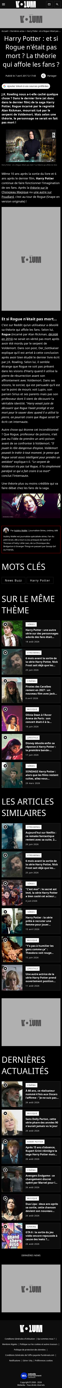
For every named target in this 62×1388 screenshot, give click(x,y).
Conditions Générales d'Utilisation (20, 1338)
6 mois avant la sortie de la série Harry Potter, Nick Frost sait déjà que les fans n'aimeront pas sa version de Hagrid (42, 665)
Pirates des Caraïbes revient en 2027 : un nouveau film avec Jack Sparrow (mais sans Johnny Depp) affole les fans (40, 695)
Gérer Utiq (27, 1360)
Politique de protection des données (30, 1349)
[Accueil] (26, 4)
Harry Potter (40, 580)
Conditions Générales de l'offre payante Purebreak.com (29, 1355)
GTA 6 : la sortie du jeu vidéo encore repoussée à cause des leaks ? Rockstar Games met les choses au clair (41, 1239)
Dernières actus (17, 31)
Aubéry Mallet (20, 530)
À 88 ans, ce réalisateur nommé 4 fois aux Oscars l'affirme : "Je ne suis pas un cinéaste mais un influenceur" (41, 1098)
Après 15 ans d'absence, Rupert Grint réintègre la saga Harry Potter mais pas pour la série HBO (41, 1153)
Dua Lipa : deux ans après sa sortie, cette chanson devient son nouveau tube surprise (42, 1209)
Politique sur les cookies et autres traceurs (38, 1344)
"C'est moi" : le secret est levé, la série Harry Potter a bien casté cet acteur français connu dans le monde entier (42, 896)
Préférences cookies (44, 1360)
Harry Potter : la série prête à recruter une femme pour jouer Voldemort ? (39, 923)
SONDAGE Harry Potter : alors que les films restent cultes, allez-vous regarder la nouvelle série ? (42, 778)
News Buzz (13, 580)
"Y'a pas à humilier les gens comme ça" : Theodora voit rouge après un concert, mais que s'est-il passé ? (40, 953)
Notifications (14, 1360)
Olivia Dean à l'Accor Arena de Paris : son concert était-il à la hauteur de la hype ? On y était (42, 722)
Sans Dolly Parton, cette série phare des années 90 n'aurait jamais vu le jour (42, 1122)
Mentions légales (9, 1344)
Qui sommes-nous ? (46, 1338)
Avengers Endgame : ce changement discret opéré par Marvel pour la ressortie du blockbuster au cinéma (41, 1182)
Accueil (5, 31)
